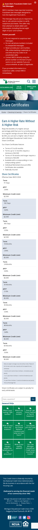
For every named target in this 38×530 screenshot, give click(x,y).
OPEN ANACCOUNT (19, 87)
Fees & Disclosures (12, 503)
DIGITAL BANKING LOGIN (6, 87)
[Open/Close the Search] (29, 81)
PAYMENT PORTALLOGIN (31, 87)
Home (3, 112)
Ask (33, 399)
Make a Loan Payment (21, 501)
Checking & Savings (15, 112)
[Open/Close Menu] (34, 81)
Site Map (19, 505)
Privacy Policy (25, 503)
